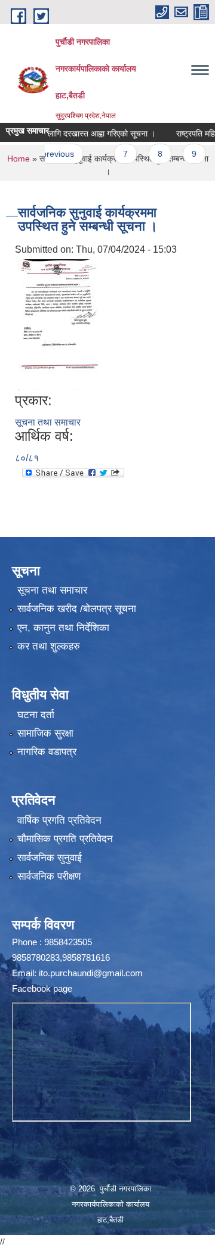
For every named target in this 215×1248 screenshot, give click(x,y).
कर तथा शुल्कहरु (48, 646)
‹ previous (44, 154)
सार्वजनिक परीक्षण (49, 876)
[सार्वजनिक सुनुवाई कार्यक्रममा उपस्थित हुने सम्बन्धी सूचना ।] (59, 324)
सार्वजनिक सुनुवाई (49, 858)
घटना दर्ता (35, 715)
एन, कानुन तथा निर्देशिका (63, 628)
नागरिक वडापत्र (46, 752)
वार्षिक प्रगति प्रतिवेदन (59, 820)
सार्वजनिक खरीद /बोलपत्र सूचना (76, 608)
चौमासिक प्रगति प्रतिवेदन (65, 839)
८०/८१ (27, 458)
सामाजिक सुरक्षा (45, 733)
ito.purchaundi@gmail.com (91, 973)
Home (18, 158)
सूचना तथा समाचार (48, 422)
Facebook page (42, 988)
